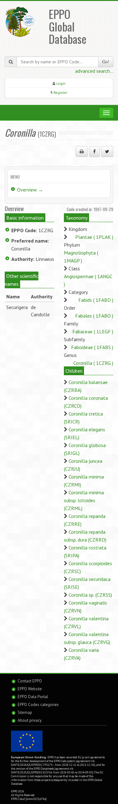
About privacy (30, 720)
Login (60, 83)
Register (60, 92)
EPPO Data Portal (33, 696)
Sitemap (25, 712)
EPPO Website (30, 689)
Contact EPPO (30, 681)
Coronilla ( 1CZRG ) (93, 363)
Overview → (30, 190)
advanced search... (94, 71)
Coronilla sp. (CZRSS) (90, 595)
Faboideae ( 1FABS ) (92, 347)
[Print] (82, 151)
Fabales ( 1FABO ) (94, 316)
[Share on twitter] (107, 151)
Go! (105, 62)
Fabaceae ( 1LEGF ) (92, 331)
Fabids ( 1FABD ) (95, 300)
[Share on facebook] (94, 151)
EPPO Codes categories (38, 704)
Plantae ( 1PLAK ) (94, 237)
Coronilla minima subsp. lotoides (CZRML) (84, 500)
